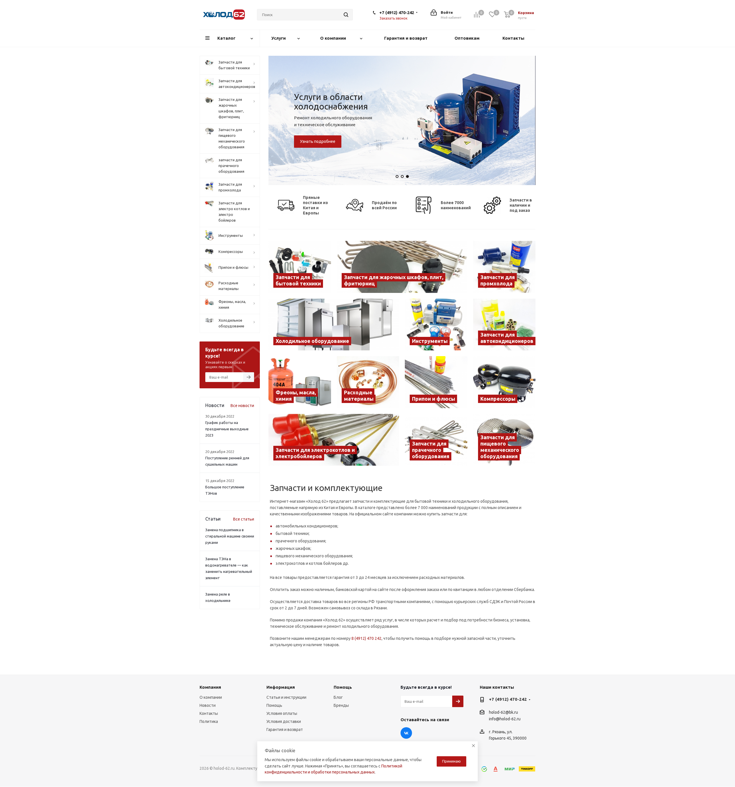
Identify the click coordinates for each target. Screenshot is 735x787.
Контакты (209, 713)
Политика (209, 721)
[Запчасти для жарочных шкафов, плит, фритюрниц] (402, 267)
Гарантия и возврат (284, 729)
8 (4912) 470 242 (366, 638)
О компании (211, 697)
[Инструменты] (436, 325)
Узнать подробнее (317, 141)
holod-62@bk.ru (503, 712)
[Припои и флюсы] (436, 382)
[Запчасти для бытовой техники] (299, 267)
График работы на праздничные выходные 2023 (227, 429)
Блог (338, 697)
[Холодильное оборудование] (333, 325)
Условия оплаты (281, 713)
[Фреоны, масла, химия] (299, 382)
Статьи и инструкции (286, 697)
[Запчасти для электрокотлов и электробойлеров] (333, 440)
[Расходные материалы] (368, 382)
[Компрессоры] (504, 382)
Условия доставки (283, 721)
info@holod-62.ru (505, 719)
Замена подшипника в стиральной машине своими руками (229, 536)
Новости (208, 705)
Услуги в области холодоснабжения (331, 101)
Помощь (274, 705)
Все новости (242, 405)
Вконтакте (406, 733)
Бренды (341, 705)
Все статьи (243, 519)
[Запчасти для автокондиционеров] (504, 325)
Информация (280, 687)
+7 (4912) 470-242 (396, 12)
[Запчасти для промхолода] (504, 267)
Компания (210, 687)
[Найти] (346, 14)
